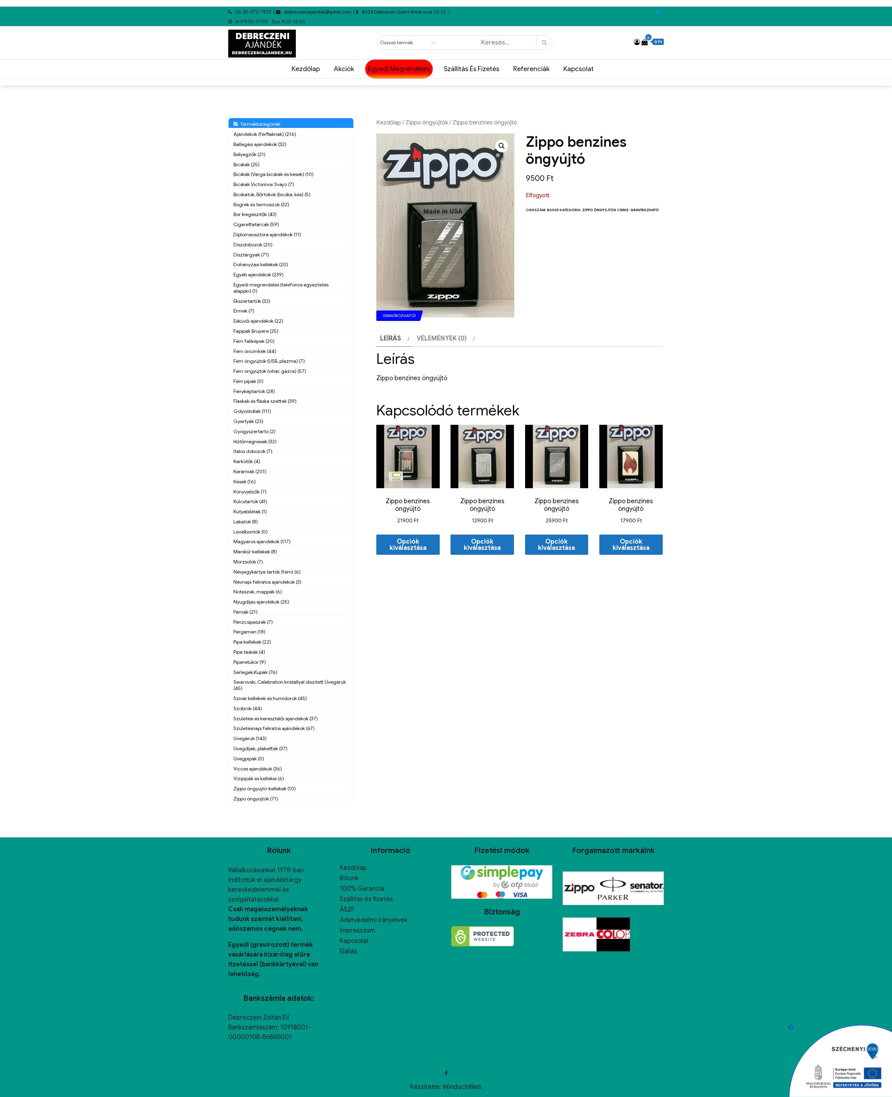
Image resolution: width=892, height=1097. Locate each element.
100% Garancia (362, 888)
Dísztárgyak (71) (251, 255)
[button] (501, 146)
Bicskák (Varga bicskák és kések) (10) (273, 174)
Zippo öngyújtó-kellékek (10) (264, 788)
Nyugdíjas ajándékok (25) (261, 602)
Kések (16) (244, 481)
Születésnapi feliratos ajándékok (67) (274, 728)
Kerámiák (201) (250, 471)
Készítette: (426, 1087)
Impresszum (357, 930)
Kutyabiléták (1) (250, 511)
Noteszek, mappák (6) (257, 592)
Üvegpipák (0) (248, 758)
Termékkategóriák (259, 124)
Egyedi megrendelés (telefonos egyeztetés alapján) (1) (281, 288)
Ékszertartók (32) (251, 301)
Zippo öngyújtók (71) (255, 799)
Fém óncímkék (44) (254, 351)
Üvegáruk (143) (250, 738)
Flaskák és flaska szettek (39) (265, 401)
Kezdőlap (306, 69)
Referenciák (531, 69)
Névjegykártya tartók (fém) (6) (267, 572)
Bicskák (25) (246, 164)
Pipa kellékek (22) (252, 642)
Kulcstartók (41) (250, 501)
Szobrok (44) (247, 708)
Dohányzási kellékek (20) (260, 264)
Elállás (348, 951)
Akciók (344, 69)
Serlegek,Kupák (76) (255, 672)
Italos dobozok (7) (252, 451)
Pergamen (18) (249, 632)
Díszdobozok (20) (252, 244)
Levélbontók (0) (250, 532)
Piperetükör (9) (249, 662)
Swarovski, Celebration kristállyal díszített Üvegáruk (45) (289, 685)
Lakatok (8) (245, 522)
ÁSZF (347, 909)
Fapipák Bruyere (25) (255, 331)
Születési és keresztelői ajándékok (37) (275, 718)
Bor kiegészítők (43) (255, 214)
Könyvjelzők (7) (250, 492)
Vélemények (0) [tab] (442, 338)
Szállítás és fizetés (471, 69)
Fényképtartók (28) (254, 391)
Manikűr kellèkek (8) (255, 551)
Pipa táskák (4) (249, 652)
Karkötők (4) (246, 461)
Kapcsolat (578, 69)
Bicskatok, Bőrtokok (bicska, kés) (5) (271, 194)
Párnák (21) (245, 612)
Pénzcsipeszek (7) (253, 622)
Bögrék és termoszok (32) (261, 204)
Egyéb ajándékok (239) (258, 274)
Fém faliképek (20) (254, 341)
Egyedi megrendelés (399, 69)
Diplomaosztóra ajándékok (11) (267, 234)
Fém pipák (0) (248, 381)
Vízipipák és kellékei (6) (258, 778)
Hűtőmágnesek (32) (255, 441)
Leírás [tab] (390, 338)
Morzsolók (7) (248, 562)
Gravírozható (644, 210)
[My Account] (637, 42)
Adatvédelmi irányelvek (373, 920)
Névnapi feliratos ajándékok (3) (267, 582)
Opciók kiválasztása (408, 545)
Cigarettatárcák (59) (256, 224)
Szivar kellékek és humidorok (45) (270, 698)
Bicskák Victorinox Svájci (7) (263, 184)
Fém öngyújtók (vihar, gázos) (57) (269, 371)
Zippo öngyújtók (427, 122)
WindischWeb (462, 1087)
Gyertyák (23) (248, 421)
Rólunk (349, 878)
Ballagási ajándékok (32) (259, 144)
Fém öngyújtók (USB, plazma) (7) (269, 361)
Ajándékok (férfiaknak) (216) (264, 134)
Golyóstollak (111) (252, 411)
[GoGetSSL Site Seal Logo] (482, 936)
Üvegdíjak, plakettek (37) (260, 748)
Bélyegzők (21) (249, 154)
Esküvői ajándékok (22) (258, 321)
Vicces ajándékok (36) (257, 769)
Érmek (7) (243, 311)
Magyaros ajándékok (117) (262, 541)
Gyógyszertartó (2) (254, 431)
